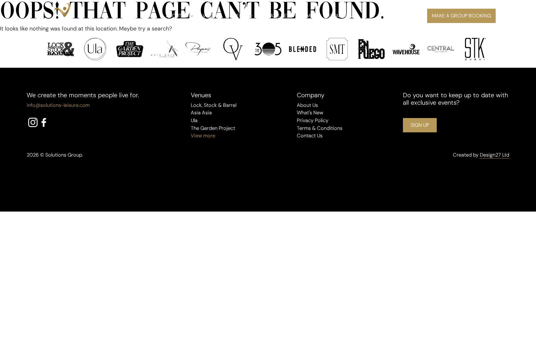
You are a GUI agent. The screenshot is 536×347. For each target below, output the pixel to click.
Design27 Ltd (494, 155)
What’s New (277, 15)
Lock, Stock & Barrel (213, 105)
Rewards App (342, 15)
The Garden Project (213, 128)
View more (203, 135)
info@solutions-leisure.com (58, 105)
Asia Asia (201, 112)
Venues (212, 15)
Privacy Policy (312, 120)
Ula (194, 120)
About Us (177, 15)
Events (239, 15)
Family (308, 15)
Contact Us (310, 135)
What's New (310, 112)
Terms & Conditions (319, 128)
